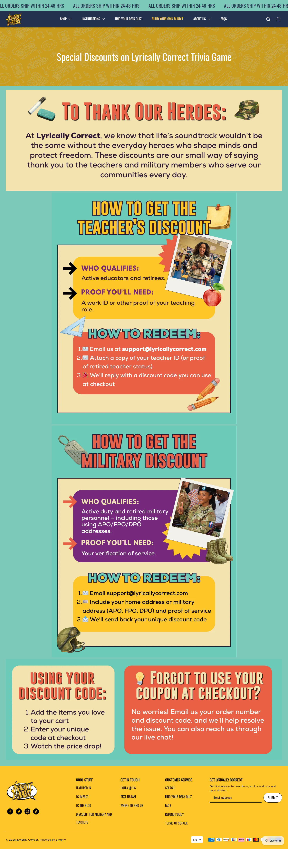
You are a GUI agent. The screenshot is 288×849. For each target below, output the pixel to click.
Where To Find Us (131, 805)
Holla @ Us (128, 788)
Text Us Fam (128, 796)
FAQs (168, 805)
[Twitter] (18, 811)
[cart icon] (278, 19)
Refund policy (174, 814)
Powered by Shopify (53, 839)
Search (170, 788)
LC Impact (82, 796)
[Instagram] (27, 811)
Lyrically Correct (27, 839)
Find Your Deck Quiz (178, 796)
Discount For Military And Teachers (94, 818)
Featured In (83, 788)
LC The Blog (83, 805)
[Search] (268, 19)
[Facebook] (10, 811)
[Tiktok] (36, 811)
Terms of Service (176, 823)
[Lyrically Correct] (14, 19)
